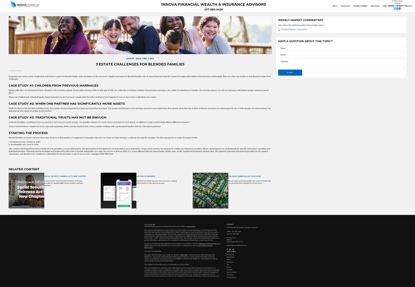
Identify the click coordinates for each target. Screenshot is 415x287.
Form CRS (151, 224)
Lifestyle (229, 270)
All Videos (230, 275)
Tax (228, 264)
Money (229, 267)
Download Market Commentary (293, 29)
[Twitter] (230, 249)
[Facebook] (227, 249)
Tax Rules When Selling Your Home (244, 176)
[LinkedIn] (233, 249)
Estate (229, 259)
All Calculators (231, 277)
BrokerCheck (191, 226)
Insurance (230, 262)
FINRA (182, 255)
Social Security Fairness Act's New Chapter (65, 176)
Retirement (230, 254)
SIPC (186, 255)
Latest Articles (231, 272)
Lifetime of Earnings (145, 176)
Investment (230, 257)
